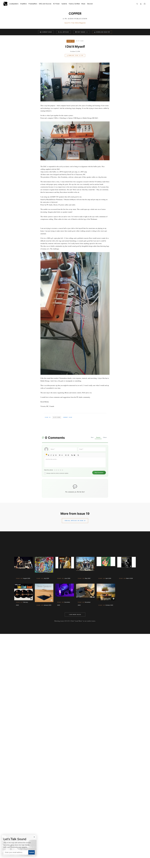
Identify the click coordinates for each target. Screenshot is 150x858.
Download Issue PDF (103, 32)
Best (92, 437)
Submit (31, 852)
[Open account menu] (141, 4)
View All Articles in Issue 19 (75, 520)
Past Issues (81, 32)
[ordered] (66, 455)
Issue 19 (47, 417)
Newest (98, 437)
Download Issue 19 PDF (75, 55)
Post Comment (99, 472)
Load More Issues (75, 614)
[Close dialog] (34, 836)
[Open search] (137, 4)
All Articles (64, 32)
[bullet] (68, 455)
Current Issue (47, 32)
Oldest (105, 437)
